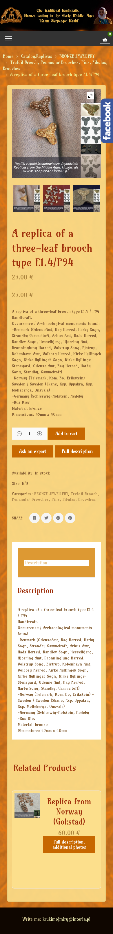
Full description (77, 451)
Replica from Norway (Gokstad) (69, 812)
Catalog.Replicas (36, 56)
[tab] (56, 563)
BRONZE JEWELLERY (76, 56)
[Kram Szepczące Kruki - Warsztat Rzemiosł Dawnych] (56, 15)
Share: (17, 518)
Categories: (22, 493)
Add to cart (66, 433)
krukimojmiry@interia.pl (66, 919)
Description (36, 563)
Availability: (23, 473)
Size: (16, 483)
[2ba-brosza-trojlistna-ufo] (56, 198)
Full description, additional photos (69, 844)
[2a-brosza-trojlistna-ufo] (26, 198)
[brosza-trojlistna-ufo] (86, 198)
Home (8, 56)
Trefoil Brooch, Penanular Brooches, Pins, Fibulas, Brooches (55, 496)
